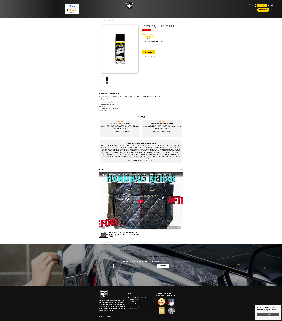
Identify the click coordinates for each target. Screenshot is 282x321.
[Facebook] (142, 56)
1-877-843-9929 (133, 301)
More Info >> (146, 30)
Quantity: (144, 47)
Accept (268, 314)
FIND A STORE (263, 10)
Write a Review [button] (159, 41)
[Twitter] (151, 56)
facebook (101, 314)
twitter (108, 314)
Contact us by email (134, 303)
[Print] (148, 56)
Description (103, 90)
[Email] (145, 56)
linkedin (108, 316)
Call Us (252, 5)
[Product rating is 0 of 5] (144, 41)
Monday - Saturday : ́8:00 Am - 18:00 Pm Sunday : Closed (139, 307)
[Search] (276, 5)
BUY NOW (262, 5)
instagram (115, 314)
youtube (101, 316)
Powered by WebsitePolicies (263, 317)
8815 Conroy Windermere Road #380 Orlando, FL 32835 (138, 298)
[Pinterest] (154, 56)
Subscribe (163, 265)
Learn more (273, 311)
